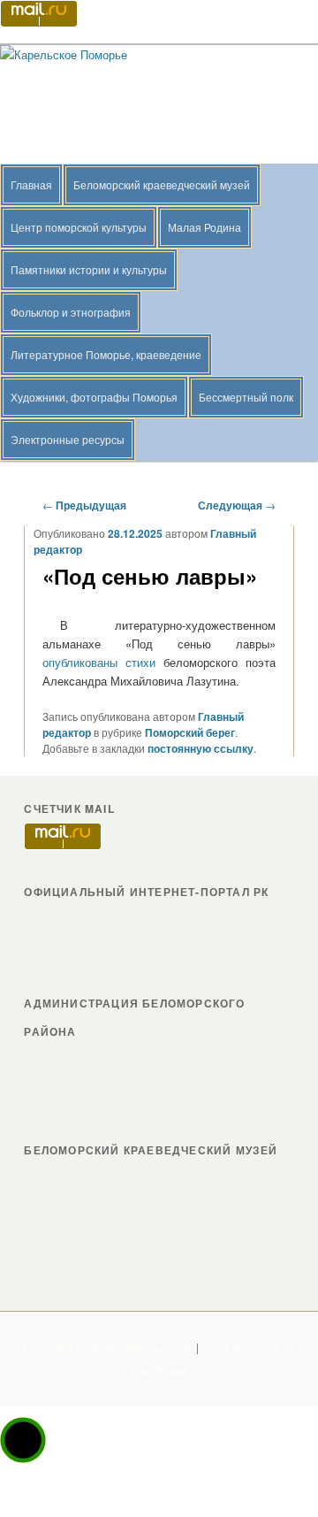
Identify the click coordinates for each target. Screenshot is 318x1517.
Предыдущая (84, 505)
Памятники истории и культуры (89, 269)
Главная (31, 184)
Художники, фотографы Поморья (94, 396)
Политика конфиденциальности (107, 1347)
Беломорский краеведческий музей (161, 184)
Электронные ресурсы (68, 439)
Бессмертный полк (246, 396)
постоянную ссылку (201, 748)
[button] (23, 1440)
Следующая (237, 505)
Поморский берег (190, 732)
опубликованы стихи (98, 662)
